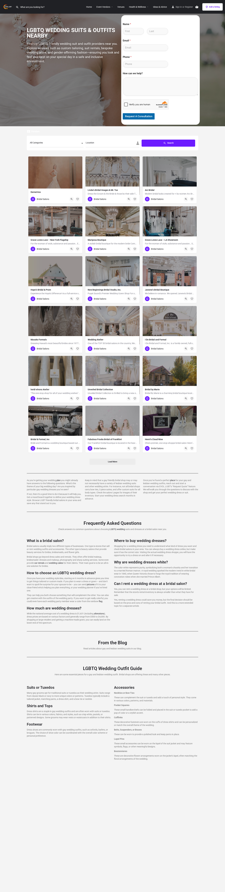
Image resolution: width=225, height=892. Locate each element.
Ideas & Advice (160, 7)
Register (189, 7)
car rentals (39, 563)
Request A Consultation (138, 116)
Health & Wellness (137, 7)
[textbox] (56, 143)
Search (170, 143)
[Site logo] (7, 6)
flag (100, 601)
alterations (99, 613)
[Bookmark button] (77, 199)
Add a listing (214, 7)
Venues (120, 7)
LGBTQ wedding (117, 529)
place (172, 480)
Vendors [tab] (35, 131)
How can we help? (133, 73)
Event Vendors (103, 7)
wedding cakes (56, 563)
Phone (127, 57)
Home (89, 7)
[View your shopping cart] (197, 7)
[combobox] (56, 143)
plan (58, 480)
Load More (112, 461)
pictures (90, 584)
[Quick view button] (71, 199)
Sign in (179, 7)
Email (127, 40)
